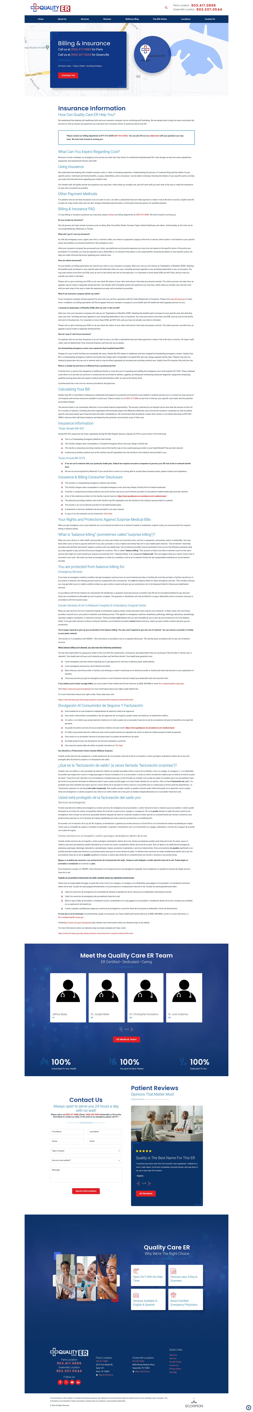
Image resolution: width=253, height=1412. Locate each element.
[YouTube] (72, 1382)
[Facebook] (60, 1382)
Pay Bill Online (175, 1362)
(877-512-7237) (121, 136)
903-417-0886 (102, 1361)
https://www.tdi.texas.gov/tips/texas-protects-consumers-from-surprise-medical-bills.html (95, 700)
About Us (173, 1355)
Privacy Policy (175, 1369)
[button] (248, 1407)
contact (111, 215)
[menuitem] (41, 19)
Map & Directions (106, 1375)
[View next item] (132, 1029)
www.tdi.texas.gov (177, 299)
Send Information (86, 1191)
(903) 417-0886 (81, 49)
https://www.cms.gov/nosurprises (76, 689)
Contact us (68, 75)
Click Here (108, 514)
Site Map (173, 1372)
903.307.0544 (209, 9)
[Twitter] (66, 1382)
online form (154, 136)
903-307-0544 (138, 1361)
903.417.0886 (203, 5)
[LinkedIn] (78, 1382)
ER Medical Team (126, 1039)
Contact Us (173, 1365)
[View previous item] (120, 1029)
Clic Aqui (119, 745)
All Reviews (145, 1193)
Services (172, 1358)
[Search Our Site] (166, 7)
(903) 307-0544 (81, 54)
